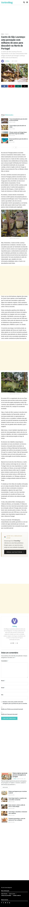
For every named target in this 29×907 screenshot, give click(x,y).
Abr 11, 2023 (14, 61)
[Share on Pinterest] (11, 86)
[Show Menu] (27, 2)
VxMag (7, 61)
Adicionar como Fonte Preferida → (15, 552)
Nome (3, 680)
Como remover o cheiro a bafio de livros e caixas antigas (17, 805)
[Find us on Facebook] (1, 903)
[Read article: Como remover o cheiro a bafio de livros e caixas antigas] (4, 806)
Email (3, 687)
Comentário (4, 661)
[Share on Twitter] (25, 86)
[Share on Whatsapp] (18, 86)
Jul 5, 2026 (12, 142)
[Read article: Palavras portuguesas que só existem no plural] (4, 793)
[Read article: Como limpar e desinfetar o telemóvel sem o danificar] (4, 813)
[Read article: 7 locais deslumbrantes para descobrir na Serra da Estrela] (4, 120)
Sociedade (5, 773)
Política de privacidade (6, 895)
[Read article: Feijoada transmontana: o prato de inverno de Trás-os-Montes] (4, 820)
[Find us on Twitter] (3, 903)
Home (2, 34)
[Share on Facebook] (4, 86)
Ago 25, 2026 (20, 778)
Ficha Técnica (4, 893)
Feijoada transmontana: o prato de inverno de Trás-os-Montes (17, 819)
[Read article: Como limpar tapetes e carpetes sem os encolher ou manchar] (4, 799)
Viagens (7, 34)
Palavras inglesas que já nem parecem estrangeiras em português (20, 774)
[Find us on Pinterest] (5, 903)
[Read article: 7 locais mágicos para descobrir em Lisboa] (4, 127)
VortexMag (7, 2)
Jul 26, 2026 (12, 135)
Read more (6, 787)
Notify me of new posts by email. (9, 714)
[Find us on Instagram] (7, 903)
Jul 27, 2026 (12, 128)
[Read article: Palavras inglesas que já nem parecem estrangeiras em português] (6, 776)
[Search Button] (24, 2)
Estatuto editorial (17, 895)
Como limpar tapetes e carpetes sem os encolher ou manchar (18, 798)
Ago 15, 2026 (12, 122)
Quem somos (12, 893)
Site (2, 694)
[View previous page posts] (13, 147)
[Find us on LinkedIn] (9, 903)
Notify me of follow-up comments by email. (12, 709)
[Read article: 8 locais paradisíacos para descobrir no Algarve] (4, 140)
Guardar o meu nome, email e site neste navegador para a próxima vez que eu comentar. (15, 702)
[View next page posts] (16, 147)
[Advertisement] (14, 280)
